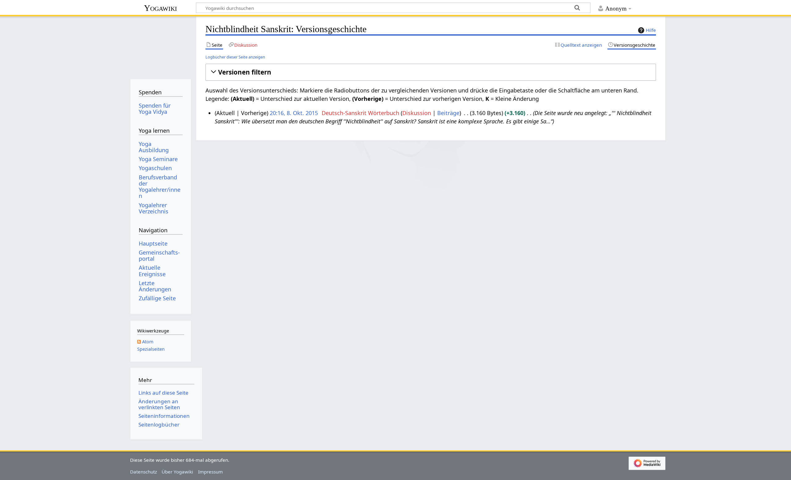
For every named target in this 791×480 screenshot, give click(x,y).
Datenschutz (143, 472)
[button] (430, 72)
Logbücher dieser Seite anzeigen (235, 57)
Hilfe (651, 30)
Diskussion (416, 113)
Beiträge (448, 113)
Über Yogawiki (177, 472)
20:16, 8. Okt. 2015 (294, 113)
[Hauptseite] (160, 45)
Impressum (210, 472)
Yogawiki (160, 8)
